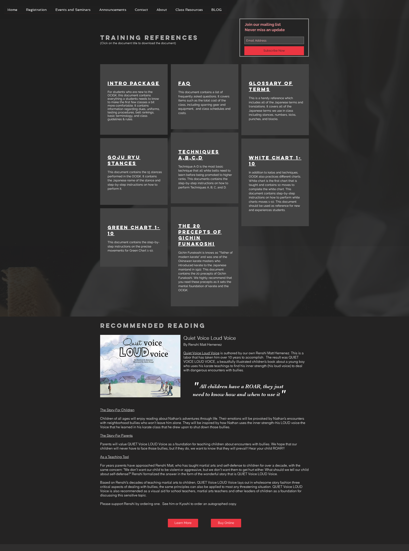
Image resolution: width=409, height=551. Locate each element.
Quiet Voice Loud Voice (201, 353)
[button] (74, 11)
